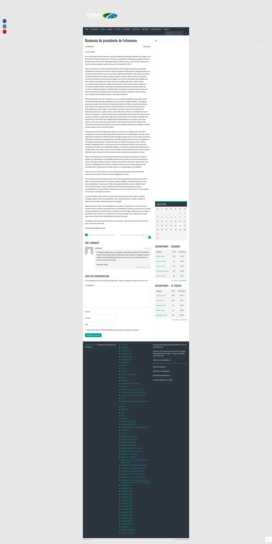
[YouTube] (4, 32)
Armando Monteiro (162, 271)
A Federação (94, 29)
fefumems (147, 46)
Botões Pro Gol (126, 353)
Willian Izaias (160, 256)
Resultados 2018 (126, 503)
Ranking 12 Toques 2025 (129, 436)
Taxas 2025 (124, 527)
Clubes (102, 29)
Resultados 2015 (126, 494)
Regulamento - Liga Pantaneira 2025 (133, 468)
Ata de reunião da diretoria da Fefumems (100, 235)
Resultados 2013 (126, 488)
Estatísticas (136, 29)
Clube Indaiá (125, 362)
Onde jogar (124, 430)
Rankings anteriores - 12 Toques (131, 448)
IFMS (122, 415)
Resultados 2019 (126, 506)
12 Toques (117, 29)
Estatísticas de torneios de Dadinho (133, 395)
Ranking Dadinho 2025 (128, 442)
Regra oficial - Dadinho (128, 457)
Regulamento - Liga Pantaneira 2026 (133, 471)
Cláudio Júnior (161, 295)
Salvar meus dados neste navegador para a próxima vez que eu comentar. (113, 330)
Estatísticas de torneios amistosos (132, 389)
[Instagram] (4, 26)
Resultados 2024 (126, 521)
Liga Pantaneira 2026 (128, 424)
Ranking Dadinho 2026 (128, 445)
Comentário (90, 285)
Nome (88, 312)
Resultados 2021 (126, 512)
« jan (157, 238)
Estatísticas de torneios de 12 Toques (133, 392)
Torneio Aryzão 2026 (128, 533)
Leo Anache (160, 300)
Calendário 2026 (126, 359)
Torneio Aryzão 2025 (128, 530)
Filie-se (123, 398)
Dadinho (109, 29)
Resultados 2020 (126, 509)
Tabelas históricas (127, 524)
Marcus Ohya (160, 266)
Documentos (125, 380)
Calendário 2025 (126, 356)
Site (86, 324)
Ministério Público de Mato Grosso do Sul (134, 427)
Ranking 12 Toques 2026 (129, 439)
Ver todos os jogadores (179, 280)
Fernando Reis (161, 276)
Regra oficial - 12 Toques (129, 454)
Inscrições (145, 29)
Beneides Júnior (161, 315)
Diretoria (124, 377)
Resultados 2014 (126, 491)
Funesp (123, 406)
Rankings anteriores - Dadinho (131, 451)
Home (86, 29)
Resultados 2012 (126, 485)
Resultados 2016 (126, 497)
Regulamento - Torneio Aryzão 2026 (133, 477)
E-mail (88, 318)
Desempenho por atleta (129, 374)
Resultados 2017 (126, 500)
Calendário (126, 29)
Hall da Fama (125, 409)
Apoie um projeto (156, 29)
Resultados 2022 (126, 515)
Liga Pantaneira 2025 (128, 421)
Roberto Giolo (161, 261)
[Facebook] (4, 21)
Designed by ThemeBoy (182, 539)
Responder (147, 248)
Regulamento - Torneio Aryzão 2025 (133, 474)
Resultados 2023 (126, 518)
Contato (166, 29)
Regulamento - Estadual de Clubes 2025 (134, 465)
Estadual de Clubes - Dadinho (130, 383)
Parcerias (124, 433)
